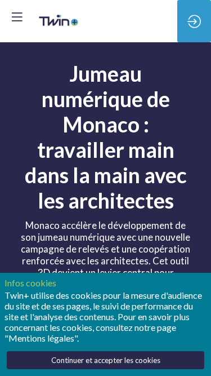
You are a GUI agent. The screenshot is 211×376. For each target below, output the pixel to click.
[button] (17, 17)
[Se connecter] (194, 21)
